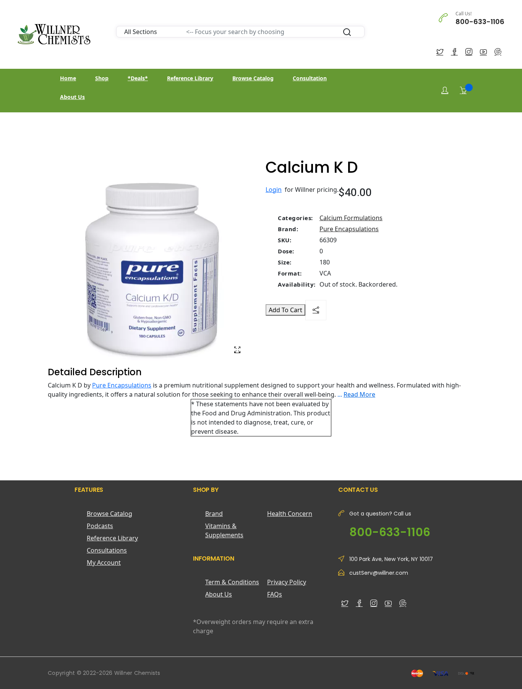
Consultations (107, 550)
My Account (104, 562)
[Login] (444, 90)
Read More (359, 394)
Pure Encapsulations (349, 229)
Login (274, 189)
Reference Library (190, 78)
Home (68, 78)
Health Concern (289, 513)
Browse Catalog (253, 78)
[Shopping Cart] (463, 90)
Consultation (310, 78)
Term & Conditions (232, 582)
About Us (72, 97)
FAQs (274, 594)
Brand (214, 513)
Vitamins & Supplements (224, 530)
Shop (102, 78)
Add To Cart (285, 310)
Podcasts (100, 526)
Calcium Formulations (351, 218)
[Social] (315, 310)
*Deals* (138, 78)
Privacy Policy (286, 582)
